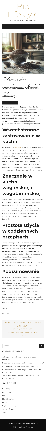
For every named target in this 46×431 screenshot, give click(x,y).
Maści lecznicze (8, 399)
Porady (5, 402)
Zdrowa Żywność (9, 409)
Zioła (4, 309)
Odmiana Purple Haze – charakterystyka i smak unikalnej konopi (23, 332)
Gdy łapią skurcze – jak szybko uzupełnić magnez (21, 366)
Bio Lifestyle (23, 10)
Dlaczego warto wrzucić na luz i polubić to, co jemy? (23, 363)
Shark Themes (27, 427)
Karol (8, 313)
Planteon (17, 147)
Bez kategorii (7, 389)
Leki (4, 396)
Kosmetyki (6, 392)
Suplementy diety (9, 406)
